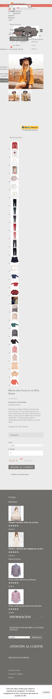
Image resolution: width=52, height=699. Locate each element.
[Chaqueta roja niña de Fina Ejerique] (15, 287)
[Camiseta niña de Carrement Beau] (15, 198)
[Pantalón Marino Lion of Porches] (15, 222)
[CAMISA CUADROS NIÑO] (16, 577)
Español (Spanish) (19, 3)
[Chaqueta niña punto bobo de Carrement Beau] (15, 385)
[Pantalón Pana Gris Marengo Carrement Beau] (15, 255)
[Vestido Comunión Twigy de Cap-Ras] (16, 520)
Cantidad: (11, 449)
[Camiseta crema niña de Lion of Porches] (15, 157)
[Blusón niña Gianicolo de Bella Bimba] (26, 95)
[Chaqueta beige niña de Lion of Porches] (15, 320)
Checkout (19, 39)
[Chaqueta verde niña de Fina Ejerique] (15, 328)
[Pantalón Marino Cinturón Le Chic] (15, 206)
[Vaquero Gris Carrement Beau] (15, 247)
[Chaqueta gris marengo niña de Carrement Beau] (15, 344)
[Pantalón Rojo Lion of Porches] (15, 230)
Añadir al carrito (21, 467)
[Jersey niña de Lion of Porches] (15, 312)
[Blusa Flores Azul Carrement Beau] (15, 181)
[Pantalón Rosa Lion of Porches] (15, 239)
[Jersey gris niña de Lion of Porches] (15, 336)
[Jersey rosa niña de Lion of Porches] (15, 353)
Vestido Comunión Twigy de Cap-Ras (23, 522)
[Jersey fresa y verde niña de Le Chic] (15, 296)
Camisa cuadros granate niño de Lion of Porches (25, 606)
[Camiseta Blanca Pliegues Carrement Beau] (15, 190)
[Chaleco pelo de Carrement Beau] (15, 369)
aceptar (46, 692)
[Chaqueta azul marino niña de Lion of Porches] (15, 304)
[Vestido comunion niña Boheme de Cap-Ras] (16, 546)
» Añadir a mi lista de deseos (19, 474)
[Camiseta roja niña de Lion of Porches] (15, 149)
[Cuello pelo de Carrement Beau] (15, 377)
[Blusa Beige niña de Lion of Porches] (15, 173)
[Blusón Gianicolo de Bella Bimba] (26, 71)
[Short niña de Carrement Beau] (15, 263)
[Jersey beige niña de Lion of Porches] (15, 361)
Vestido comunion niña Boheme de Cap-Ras (25, 549)
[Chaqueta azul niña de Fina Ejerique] (15, 279)
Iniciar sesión (23, 9)
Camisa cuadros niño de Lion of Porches (22, 579)
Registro (33, 9)
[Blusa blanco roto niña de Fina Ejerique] (15, 165)
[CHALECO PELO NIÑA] (15, 271)
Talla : (10, 442)
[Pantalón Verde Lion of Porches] (15, 214)
